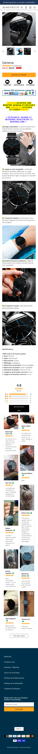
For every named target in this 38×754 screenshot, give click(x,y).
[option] (11, 51)
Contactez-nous (9, 662)
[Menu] (34, 7)
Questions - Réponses (11, 667)
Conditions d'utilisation (12, 689)
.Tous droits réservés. (25, 747)
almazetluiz (15, 747)
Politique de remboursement (14, 678)
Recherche (7, 657)
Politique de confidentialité (13, 683)
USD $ (18, 729)
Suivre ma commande (11, 673)
